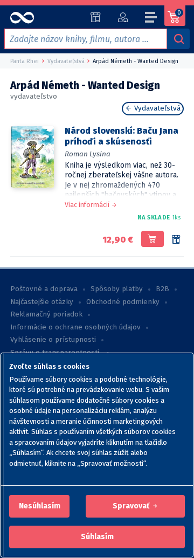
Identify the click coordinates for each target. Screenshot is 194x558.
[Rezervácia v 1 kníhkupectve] (176, 240)
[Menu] (151, 18)
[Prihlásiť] (122, 17)
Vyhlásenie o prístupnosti (53, 339)
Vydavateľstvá (156, 108)
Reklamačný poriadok (46, 314)
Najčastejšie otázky (41, 302)
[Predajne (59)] (95, 17)
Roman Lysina (87, 154)
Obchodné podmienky (123, 302)
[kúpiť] (152, 239)
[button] (39, 506)
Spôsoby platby (117, 289)
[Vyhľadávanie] (178, 39)
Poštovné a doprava (44, 289)
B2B (162, 289)
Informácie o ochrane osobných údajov (75, 327)
